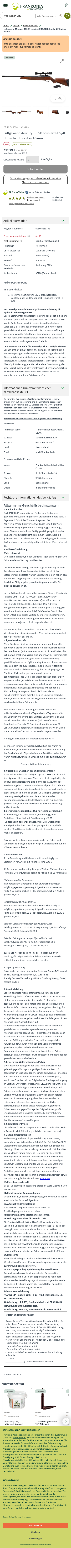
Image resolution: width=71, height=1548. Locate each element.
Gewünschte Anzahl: (13, 159)
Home (6, 25)
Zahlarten (45, 1178)
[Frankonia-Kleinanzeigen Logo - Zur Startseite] (27, 5)
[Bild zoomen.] (62, 61)
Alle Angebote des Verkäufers (21, 203)
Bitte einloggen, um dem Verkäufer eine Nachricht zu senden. (35, 180)
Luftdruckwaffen (30, 25)
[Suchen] (67, 16)
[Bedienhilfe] (66, 5)
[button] (9, 112)
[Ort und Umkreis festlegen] (61, 16)
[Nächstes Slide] (65, 1421)
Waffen (16, 25)
